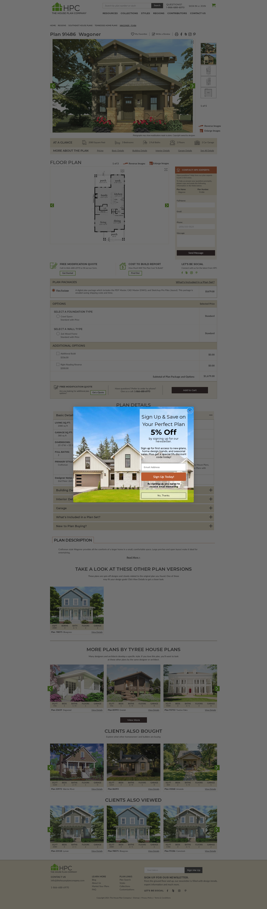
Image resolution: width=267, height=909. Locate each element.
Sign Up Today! (163, 476)
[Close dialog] (190, 410)
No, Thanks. (163, 495)
